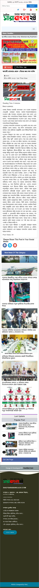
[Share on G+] (15, 245)
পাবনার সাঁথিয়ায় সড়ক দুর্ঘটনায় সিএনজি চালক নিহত (18, 305)
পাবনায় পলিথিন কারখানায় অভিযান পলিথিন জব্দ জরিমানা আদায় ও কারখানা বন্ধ (19, 331)
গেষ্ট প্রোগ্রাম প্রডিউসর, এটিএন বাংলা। (13, 524)
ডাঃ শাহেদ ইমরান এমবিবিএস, (10, 522)
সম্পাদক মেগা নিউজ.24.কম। (10, 519)
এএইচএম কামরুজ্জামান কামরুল (10, 511)
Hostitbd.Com (28, 468)
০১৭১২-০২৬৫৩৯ (10, 532)
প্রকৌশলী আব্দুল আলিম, (9, 516)
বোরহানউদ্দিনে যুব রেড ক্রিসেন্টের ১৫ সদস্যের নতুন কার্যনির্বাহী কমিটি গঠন (18, 410)
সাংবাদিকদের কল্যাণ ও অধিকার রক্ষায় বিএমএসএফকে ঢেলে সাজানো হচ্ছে (15, 383)
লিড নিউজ (20, 67)
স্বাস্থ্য (25, 67)
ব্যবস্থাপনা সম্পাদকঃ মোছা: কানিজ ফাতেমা (14, 503)
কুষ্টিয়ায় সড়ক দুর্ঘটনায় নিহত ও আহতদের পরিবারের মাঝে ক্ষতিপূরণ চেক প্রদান (27, 443)
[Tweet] (10, 245)
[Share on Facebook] (5, 245)
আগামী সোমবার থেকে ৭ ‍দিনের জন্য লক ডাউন (19, 71)
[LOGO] (13, 481)
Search (32, 6)
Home (8, 67)
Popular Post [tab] (19, 420)
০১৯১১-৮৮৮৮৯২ (7, 497)
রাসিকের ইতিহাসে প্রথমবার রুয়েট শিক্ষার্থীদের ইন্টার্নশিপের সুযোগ (17, 357)
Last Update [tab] (19, 416)
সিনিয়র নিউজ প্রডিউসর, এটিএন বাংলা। (13, 513)
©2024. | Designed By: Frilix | (19, 584)
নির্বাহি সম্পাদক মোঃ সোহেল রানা (11, 500)
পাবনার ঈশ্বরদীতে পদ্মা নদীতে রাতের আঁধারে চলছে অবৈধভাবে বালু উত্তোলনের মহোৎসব (19, 278)
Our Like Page (8, 460)
